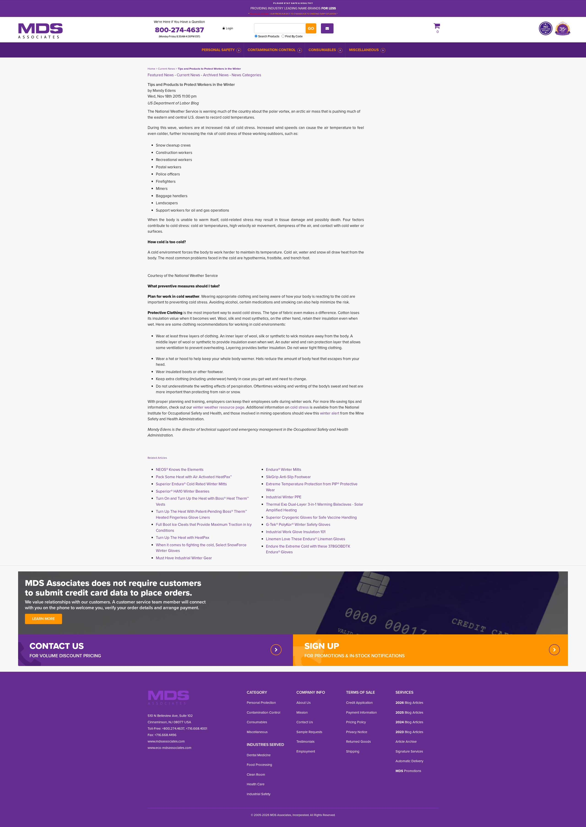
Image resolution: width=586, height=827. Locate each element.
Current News (166, 69)
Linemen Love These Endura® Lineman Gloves (305, 539)
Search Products (268, 36)
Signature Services (409, 751)
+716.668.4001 (196, 728)
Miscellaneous (364, 49)
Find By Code (294, 36)
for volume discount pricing (65, 655)
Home (151, 69)
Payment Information (361, 712)
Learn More (43, 618)
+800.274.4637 (172, 728)
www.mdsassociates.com (166, 741)
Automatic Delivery (409, 761)
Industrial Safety (258, 794)
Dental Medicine (259, 755)
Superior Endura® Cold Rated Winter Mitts (191, 484)
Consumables (322, 49)
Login (229, 28)
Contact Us (304, 722)
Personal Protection (261, 702)
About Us (303, 702)
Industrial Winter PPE (283, 497)
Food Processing (259, 764)
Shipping (352, 751)
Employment (305, 751)
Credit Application (359, 702)
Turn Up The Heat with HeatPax (182, 537)
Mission (302, 712)
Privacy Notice (356, 731)
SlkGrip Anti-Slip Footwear (288, 477)
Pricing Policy (356, 722)
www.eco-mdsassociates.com (169, 747)
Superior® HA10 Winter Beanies (182, 491)
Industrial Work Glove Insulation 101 (296, 532)
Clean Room (256, 774)
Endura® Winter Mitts (283, 469)
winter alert (329, 413)
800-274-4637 (179, 29)
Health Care (255, 784)
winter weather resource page (218, 407)
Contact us (57, 645)
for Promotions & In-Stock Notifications (354, 655)
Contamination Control (272, 49)
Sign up (321, 645)
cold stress (299, 407)
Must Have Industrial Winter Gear (184, 558)
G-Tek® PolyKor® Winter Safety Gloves (298, 524)
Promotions (408, 770)
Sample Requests (309, 731)
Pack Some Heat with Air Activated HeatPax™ (194, 477)
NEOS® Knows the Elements (179, 469)
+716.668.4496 (165, 734)
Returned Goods (358, 741)
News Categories (246, 75)
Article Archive (406, 741)
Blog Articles (409, 702)
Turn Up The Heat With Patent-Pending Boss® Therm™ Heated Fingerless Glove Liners (201, 514)
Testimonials (305, 741)
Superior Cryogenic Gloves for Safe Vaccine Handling (311, 517)
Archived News (216, 75)
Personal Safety (218, 49)
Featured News (161, 75)
